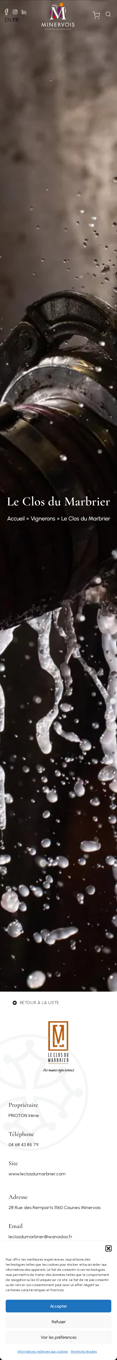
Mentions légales (84, 1351)
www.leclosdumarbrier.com (37, 1174)
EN (8, 19)
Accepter (58, 1306)
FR (15, 19)
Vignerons (43, 518)
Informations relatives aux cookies (42, 1351)
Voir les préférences (58, 1337)
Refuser (59, 1321)
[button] (108, 1248)
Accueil (16, 518)
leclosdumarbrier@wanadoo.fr (40, 1236)
